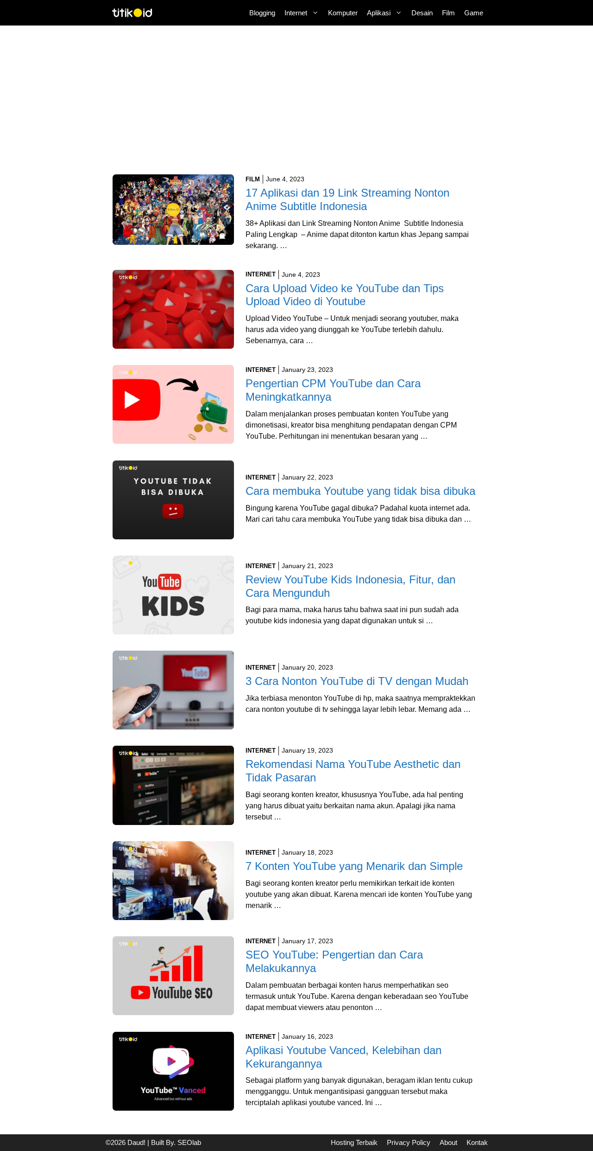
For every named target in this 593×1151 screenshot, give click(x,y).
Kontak (477, 1142)
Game (473, 13)
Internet (295, 13)
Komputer (343, 13)
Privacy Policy (408, 1142)
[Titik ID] (132, 13)
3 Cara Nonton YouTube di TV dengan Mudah (357, 681)
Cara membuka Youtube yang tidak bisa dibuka (360, 491)
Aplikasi (379, 13)
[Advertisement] (297, 106)
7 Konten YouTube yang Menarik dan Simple (354, 866)
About (448, 1142)
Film (448, 13)
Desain (422, 13)
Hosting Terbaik (354, 1142)
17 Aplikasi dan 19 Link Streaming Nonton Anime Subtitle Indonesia (347, 199)
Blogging (262, 13)
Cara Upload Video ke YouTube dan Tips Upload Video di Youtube (345, 295)
